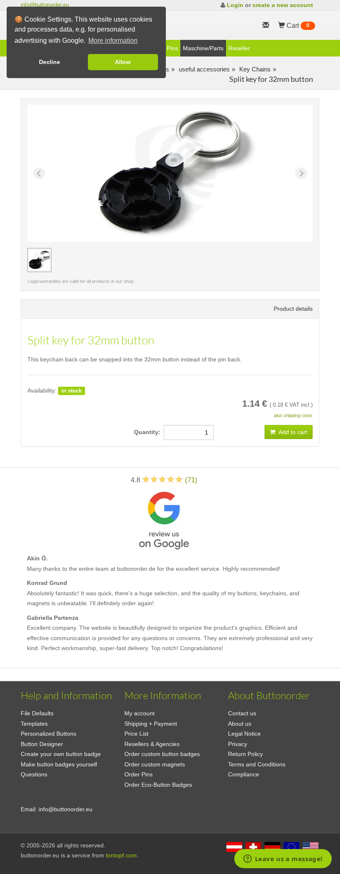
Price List (136, 733)
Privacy (237, 744)
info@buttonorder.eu (45, 5)
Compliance (243, 774)
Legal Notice (244, 733)
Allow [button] (123, 62)
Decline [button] (49, 62)
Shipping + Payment (150, 723)
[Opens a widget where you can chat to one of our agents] (283, 859)
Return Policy (245, 754)
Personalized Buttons (48, 733)
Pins (172, 48)
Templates (34, 723)
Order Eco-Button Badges (158, 784)
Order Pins (138, 774)
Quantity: (149, 432)
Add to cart (292, 432)
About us (239, 723)
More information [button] (113, 40)
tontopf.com (121, 855)
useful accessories (203, 69)
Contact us (242, 713)
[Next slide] (301, 173)
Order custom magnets (154, 764)
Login (235, 5)
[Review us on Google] (164, 519)
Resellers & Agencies (152, 744)
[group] (39, 260)
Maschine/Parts (203, 48)
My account (139, 713)
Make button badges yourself (59, 764)
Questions (34, 774)
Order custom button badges (162, 754)
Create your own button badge (61, 754)
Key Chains (254, 69)
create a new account (283, 5)
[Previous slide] (39, 173)
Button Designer (42, 744)
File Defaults (37, 713)
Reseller (239, 48)
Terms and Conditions (256, 764)
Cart (297, 25)
